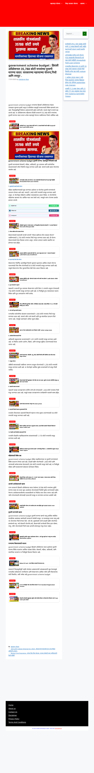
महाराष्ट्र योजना (55, 3)
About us (12, 708)
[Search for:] (74, 34)
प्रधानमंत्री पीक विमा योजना (15, 259)
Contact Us (12, 712)
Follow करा (54, 215)
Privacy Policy (13, 719)
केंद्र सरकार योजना (71, 3)
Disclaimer (12, 715)
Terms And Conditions (17, 722)
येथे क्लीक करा (54, 206)
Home (10, 705)
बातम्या (82, 3)
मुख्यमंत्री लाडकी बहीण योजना (15, 186)
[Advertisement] (47, 17)
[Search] (85, 34)
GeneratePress (58, 728)
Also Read (12, 121)
